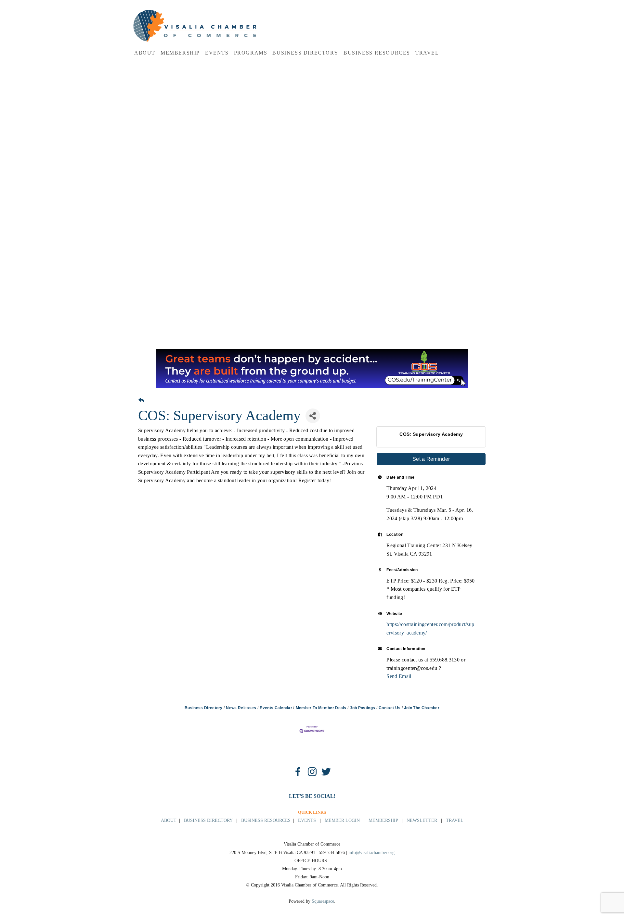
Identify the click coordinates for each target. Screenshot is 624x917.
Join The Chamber (421, 708)
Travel (427, 53)
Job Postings (362, 708)
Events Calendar (276, 708)
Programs (250, 53)
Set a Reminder (431, 459)
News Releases (241, 708)
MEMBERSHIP (383, 820)
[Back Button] (141, 400)
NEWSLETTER (422, 820)
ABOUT (168, 820)
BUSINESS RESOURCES (266, 820)
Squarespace (323, 901)
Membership (180, 53)
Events (217, 53)
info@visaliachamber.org (371, 852)
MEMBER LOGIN (342, 820)
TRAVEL (454, 820)
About (144, 53)
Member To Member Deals (321, 708)
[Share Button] (313, 415)
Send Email (398, 676)
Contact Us (389, 708)
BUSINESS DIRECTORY (208, 820)
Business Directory (305, 53)
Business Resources (377, 53)
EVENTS (307, 820)
